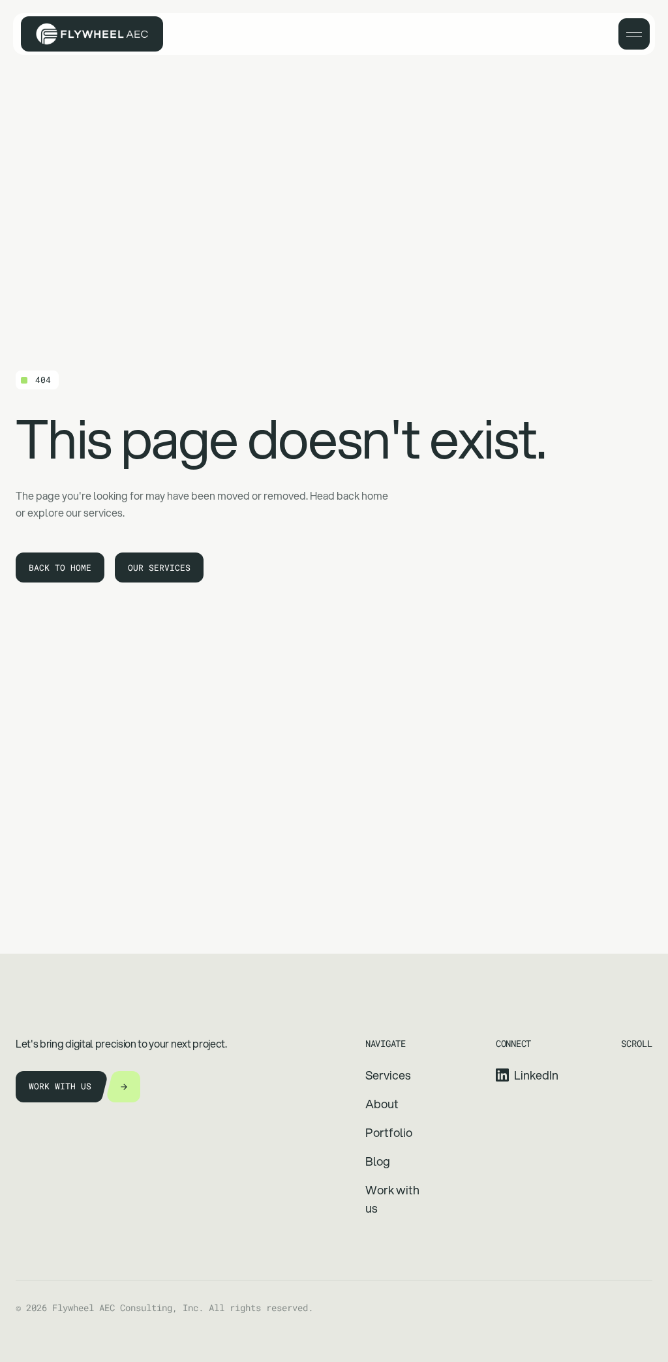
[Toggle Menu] (634, 34)
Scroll (636, 1043)
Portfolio (388, 1132)
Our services (159, 567)
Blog (377, 1161)
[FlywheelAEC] (92, 34)
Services (388, 1075)
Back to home (60, 567)
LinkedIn (536, 1075)
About (382, 1103)
